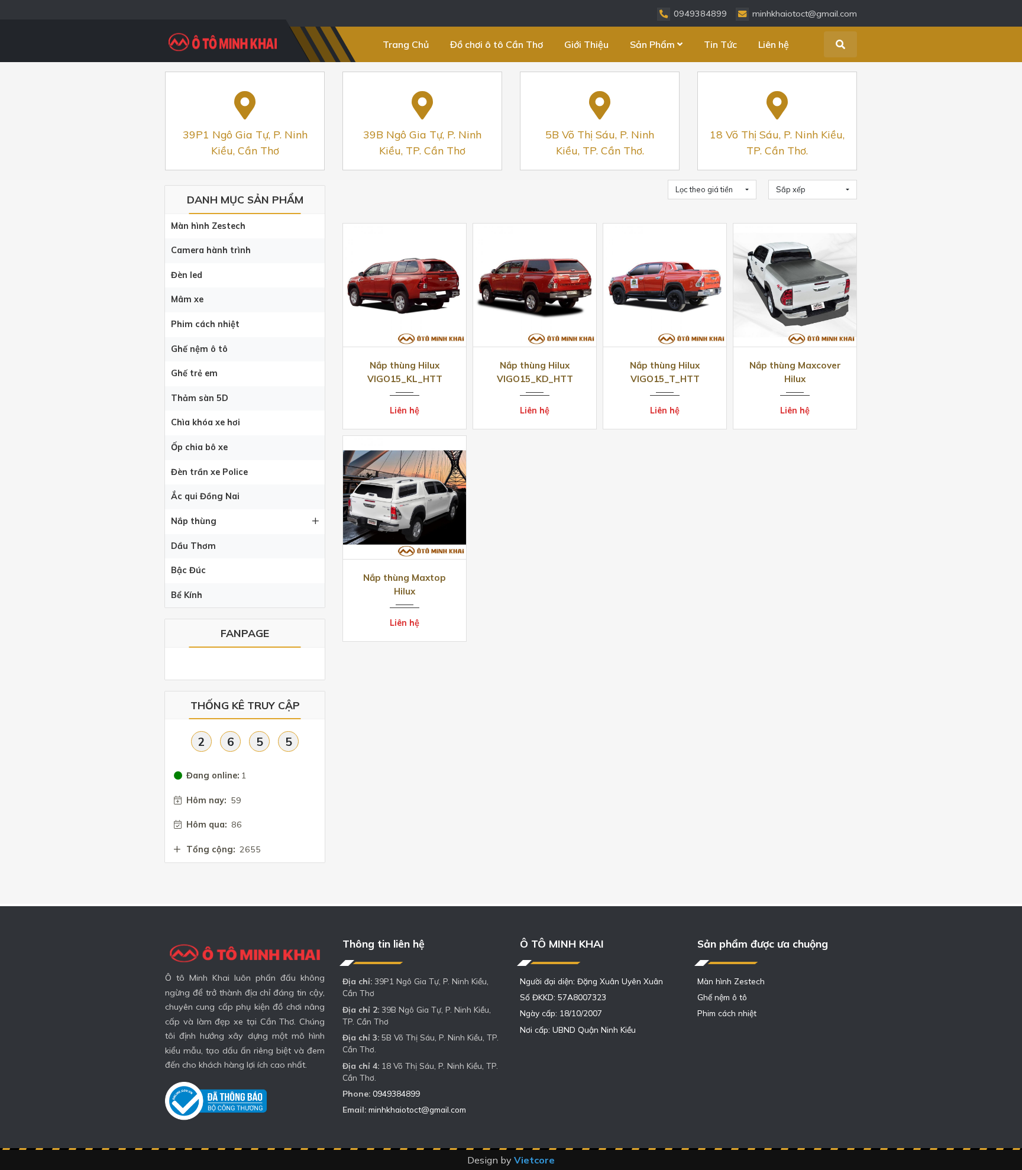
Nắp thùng (193, 521)
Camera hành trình (211, 250)
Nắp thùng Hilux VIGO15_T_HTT (665, 372)
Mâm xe (187, 299)
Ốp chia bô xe (199, 447)
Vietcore (534, 1160)
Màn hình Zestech (208, 226)
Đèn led (186, 275)
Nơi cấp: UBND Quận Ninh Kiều (578, 1029)
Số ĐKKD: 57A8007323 (563, 997)
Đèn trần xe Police (209, 472)
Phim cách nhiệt (205, 324)
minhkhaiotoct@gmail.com (417, 1109)
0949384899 (396, 1093)
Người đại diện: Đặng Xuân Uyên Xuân (591, 981)
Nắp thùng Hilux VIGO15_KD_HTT (535, 372)
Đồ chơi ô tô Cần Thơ (496, 44)
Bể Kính (186, 595)
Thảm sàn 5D (199, 398)
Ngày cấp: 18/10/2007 (561, 1013)
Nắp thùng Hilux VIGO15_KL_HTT (404, 372)
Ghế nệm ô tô (199, 349)
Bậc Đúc (188, 570)
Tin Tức (720, 44)
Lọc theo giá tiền (704, 189)
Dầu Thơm (193, 546)
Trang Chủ (406, 44)
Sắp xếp (791, 189)
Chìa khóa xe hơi (205, 422)
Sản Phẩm (652, 44)
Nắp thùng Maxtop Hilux (404, 584)
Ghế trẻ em (194, 373)
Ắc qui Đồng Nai (205, 496)
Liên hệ (773, 44)
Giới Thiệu (586, 44)
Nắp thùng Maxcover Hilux (795, 372)
